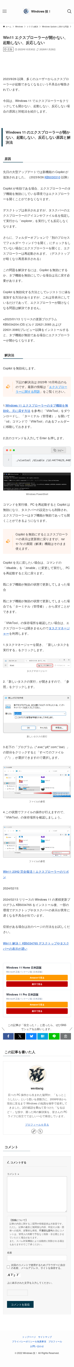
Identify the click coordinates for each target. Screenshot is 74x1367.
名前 (9, 1252)
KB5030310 (52, 177)
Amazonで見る (37, 977)
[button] (8, 1036)
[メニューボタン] (4, 11)
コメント (13, 1174)
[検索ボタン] (69, 11)
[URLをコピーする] (65, 1036)
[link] (33, 1131)
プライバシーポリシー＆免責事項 (29, 1341)
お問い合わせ (37, 1346)
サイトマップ (45, 1336)
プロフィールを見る (37, 1124)
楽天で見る (37, 984)
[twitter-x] (40, 1131)
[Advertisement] (37, 58)
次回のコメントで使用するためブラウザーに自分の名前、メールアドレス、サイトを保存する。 (38, 1266)
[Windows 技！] (37, 11)
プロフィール (55, 1341)
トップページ (29, 1336)
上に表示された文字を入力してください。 (30, 1282)
